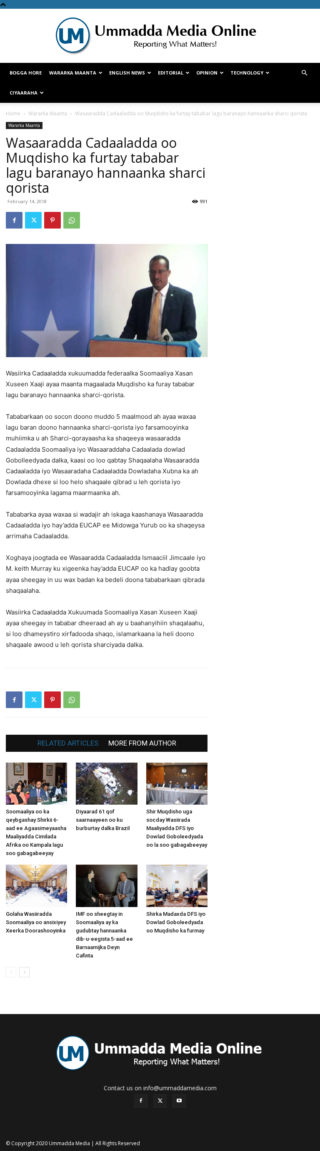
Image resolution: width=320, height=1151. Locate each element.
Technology (246, 73)
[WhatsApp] (71, 220)
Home (13, 113)
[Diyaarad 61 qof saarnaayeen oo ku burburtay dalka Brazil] (106, 784)
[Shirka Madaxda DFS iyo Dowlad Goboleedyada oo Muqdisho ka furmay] (177, 886)
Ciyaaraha (24, 92)
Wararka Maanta (72, 73)
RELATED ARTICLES (68, 743)
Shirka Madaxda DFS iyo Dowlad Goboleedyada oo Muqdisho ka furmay (175, 922)
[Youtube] (179, 1101)
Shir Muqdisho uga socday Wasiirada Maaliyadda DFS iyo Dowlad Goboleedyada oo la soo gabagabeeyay (176, 828)
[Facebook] (14, 220)
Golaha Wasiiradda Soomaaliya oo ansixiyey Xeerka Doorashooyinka (36, 922)
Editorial (170, 73)
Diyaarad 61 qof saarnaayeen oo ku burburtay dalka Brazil (103, 819)
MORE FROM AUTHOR (142, 743)
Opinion (207, 73)
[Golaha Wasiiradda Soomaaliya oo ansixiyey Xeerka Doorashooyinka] (36, 886)
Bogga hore (26, 73)
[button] (304, 73)
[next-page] (24, 972)
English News (127, 73)
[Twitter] (33, 220)
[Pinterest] (52, 220)
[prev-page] (11, 972)
